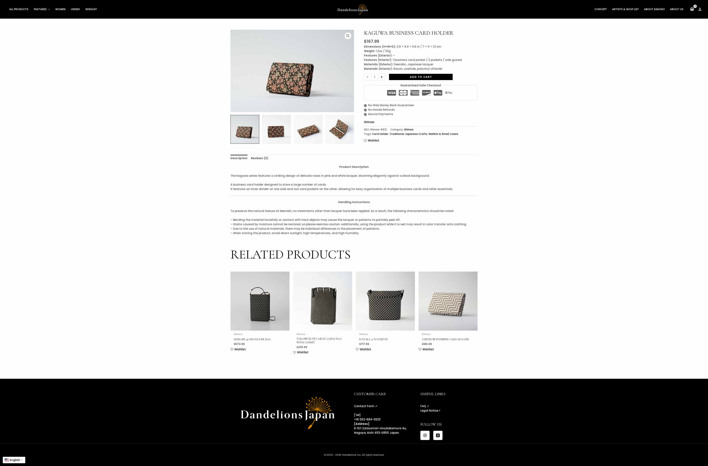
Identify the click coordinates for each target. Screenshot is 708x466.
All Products (18, 9)
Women (60, 9)
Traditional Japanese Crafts (408, 134)
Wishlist (91, 9)
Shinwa (369, 122)
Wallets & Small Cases (443, 134)
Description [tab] (238, 158)
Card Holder (380, 134)
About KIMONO (654, 9)
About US (676, 9)
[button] (48, 9)
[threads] (437, 435)
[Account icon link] (700, 9)
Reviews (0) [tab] (259, 158)
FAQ (423, 406)
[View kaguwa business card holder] (276, 129)
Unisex (75, 9)
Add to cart (421, 77)
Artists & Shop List (625, 9)
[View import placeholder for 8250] (244, 129)
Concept (600, 9)
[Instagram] (425, 435)
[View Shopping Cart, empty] (692, 9)
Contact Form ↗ (365, 406)
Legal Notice (429, 411)
